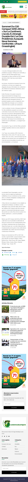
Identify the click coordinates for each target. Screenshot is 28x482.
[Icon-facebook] (26, 6)
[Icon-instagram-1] (6, 436)
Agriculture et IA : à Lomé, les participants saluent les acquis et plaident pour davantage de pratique (17, 12)
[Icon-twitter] (26, 8)
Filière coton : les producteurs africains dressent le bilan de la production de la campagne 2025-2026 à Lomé (17, 320)
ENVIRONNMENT (15, 22)
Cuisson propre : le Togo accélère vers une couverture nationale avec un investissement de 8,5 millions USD (18, 342)
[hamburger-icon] (21, 7)
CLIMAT (10, 22)
